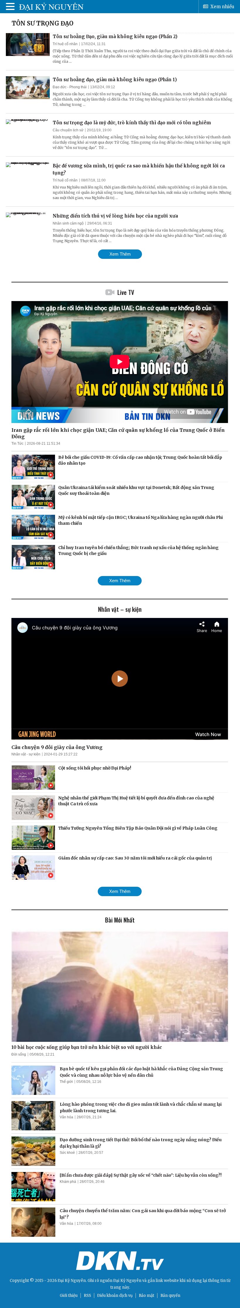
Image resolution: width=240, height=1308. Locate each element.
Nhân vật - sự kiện (25, 754)
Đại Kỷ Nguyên (127, 1280)
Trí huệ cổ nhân (65, 44)
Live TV (125, 292)
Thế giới (66, 1082)
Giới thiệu (69, 1295)
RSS (87, 1295)
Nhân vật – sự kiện (120, 609)
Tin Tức (17, 443)
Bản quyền (170, 1295)
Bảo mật (146, 1295)
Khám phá (68, 1182)
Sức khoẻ (67, 1153)
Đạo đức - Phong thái (70, 87)
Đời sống (18, 1054)
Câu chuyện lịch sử (68, 130)
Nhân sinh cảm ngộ (68, 223)
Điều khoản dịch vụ (115, 1295)
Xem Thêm (120, 254)
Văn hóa (66, 1117)
